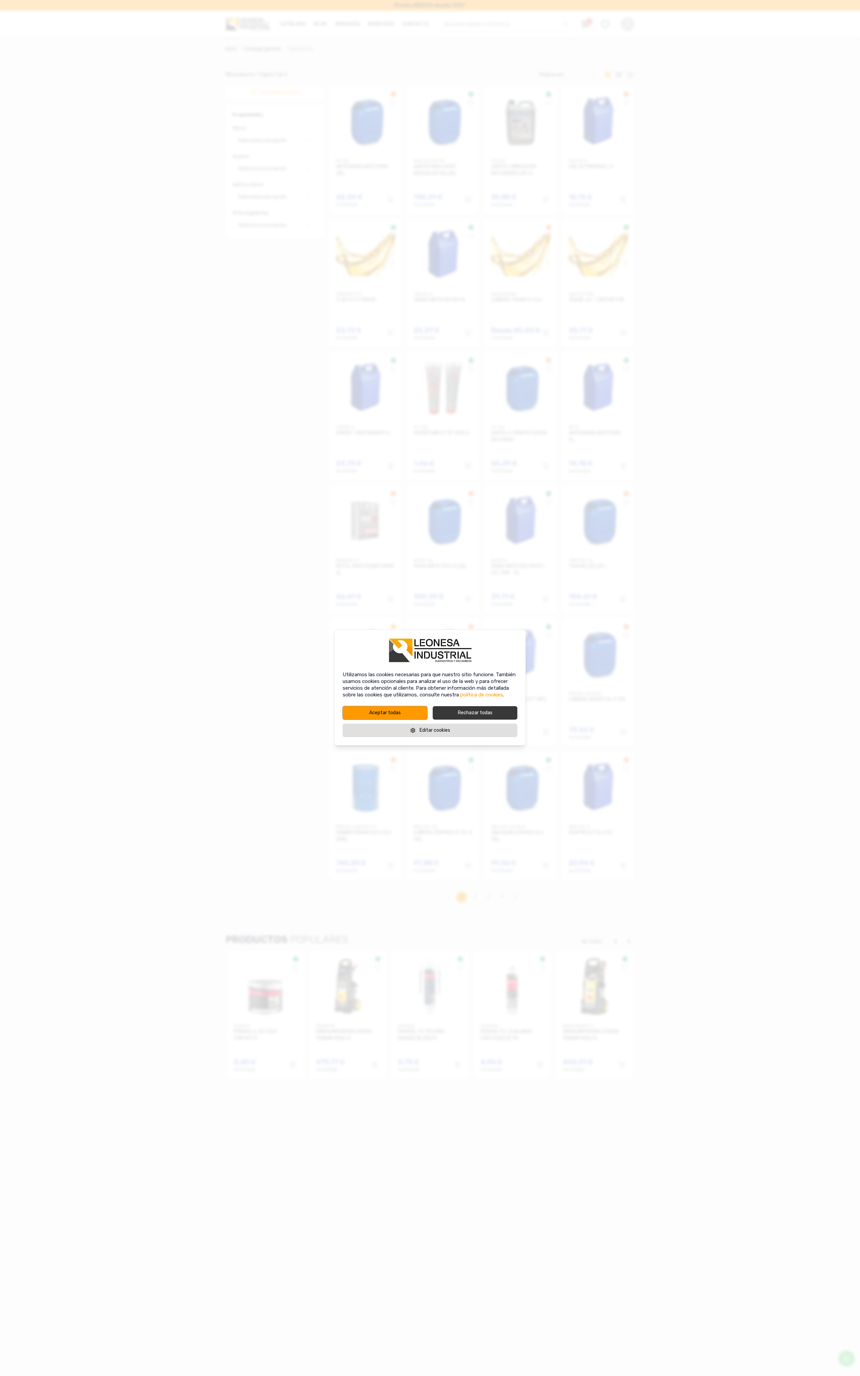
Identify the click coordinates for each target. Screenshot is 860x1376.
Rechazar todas (475, 713)
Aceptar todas (385, 713)
